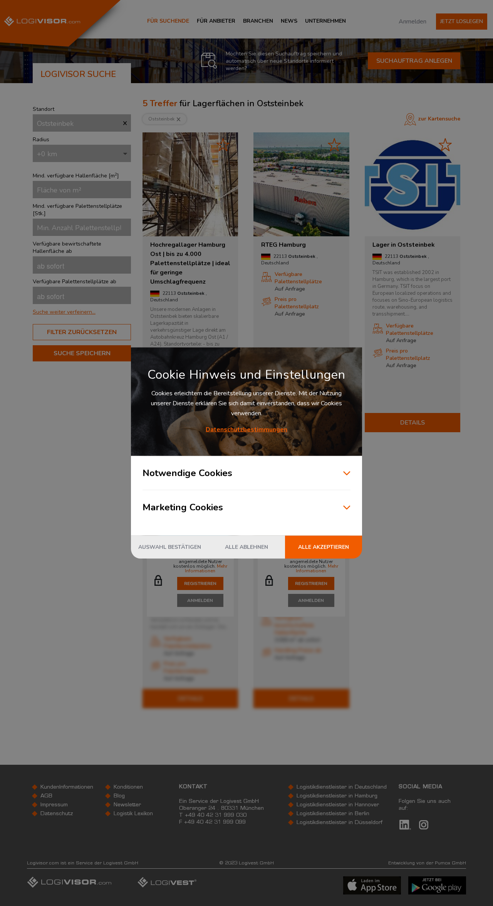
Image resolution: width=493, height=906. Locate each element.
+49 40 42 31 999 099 (215, 822)
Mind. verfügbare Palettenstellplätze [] (77, 209)
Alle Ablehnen (246, 547)
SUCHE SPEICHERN (82, 353)
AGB (46, 796)
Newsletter (127, 805)
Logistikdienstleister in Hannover (338, 805)
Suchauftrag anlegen (414, 61)
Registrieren (200, 583)
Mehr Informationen (206, 568)
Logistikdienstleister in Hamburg (337, 796)
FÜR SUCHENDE (168, 21)
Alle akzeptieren (323, 547)
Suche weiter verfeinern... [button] (64, 312)
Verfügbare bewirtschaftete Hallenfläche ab (67, 247)
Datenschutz (56, 814)
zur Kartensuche (439, 118)
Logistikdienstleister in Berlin (333, 814)
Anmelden (412, 21)
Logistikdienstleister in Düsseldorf (339, 823)
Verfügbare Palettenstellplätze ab (74, 281)
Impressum (54, 805)
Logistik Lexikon (133, 814)
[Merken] (223, 144)
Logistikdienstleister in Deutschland (342, 787)
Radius (41, 139)
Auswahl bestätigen (169, 547)
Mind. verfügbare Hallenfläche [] (76, 175)
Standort (43, 109)
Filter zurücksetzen (82, 332)
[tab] (82, 312)
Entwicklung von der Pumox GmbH (427, 863)
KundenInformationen (66, 787)
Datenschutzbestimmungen (246, 429)
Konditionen (128, 787)
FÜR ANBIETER (216, 21)
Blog (119, 796)
